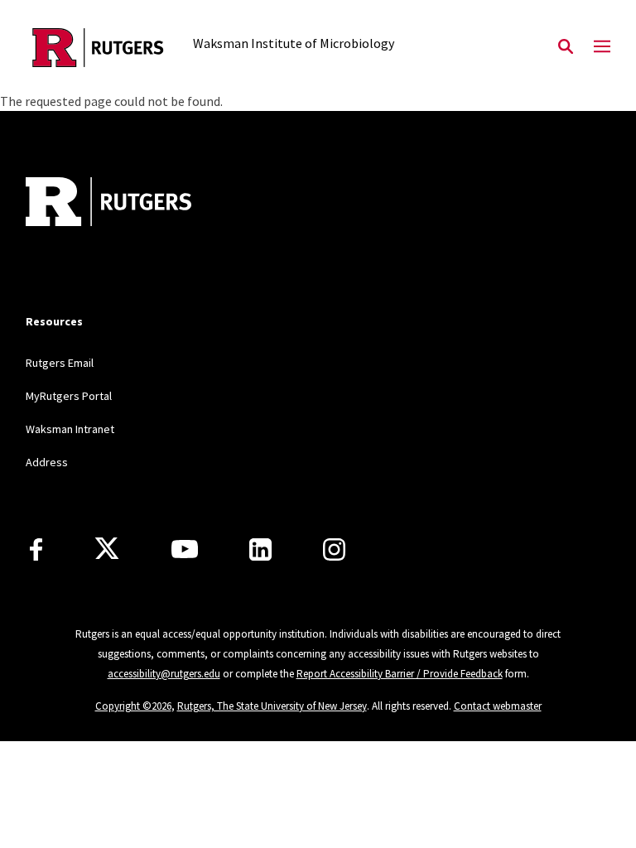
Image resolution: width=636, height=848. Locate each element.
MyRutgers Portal (69, 395)
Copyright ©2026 (133, 706)
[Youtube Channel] (184, 549)
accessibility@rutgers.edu (164, 674)
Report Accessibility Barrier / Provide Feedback (399, 674)
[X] (107, 549)
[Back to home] (135, 203)
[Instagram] (334, 549)
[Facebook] (36, 549)
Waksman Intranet (70, 429)
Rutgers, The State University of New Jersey (272, 706)
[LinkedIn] (260, 549)
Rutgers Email (60, 362)
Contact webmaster (498, 706)
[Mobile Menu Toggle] (602, 47)
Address (47, 462)
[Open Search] (565, 47)
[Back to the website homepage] (98, 47)
